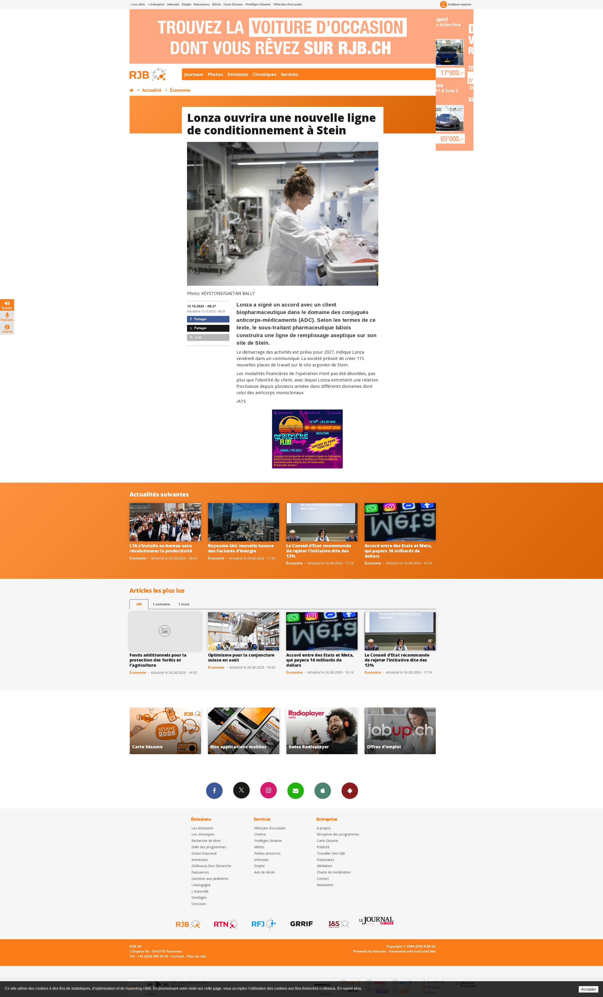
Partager (200, 319)
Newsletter (325, 885)
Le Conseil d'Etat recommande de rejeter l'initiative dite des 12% (318, 550)
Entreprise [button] (157, 4)
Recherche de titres (206, 841)
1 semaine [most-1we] (161, 604)
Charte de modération (333, 872)
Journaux (193, 74)
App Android (350, 790)
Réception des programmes (338, 834)
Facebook (214, 790)
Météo (259, 847)
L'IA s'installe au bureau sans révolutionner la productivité (161, 548)
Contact (323, 879)
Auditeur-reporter (460, 4)
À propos (324, 828)
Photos (215, 74)
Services (289, 74)
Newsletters (295, 790)
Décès (216, 4)
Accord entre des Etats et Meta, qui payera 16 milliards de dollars (398, 550)
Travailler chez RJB (331, 854)
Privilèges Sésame (258, 4)
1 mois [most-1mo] (183, 604)
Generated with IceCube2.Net (412, 951)
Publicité (323, 847)
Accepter (588, 989)
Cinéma (260, 834)
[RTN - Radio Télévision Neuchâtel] (225, 924)
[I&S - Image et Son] (339, 924)
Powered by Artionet (369, 951)
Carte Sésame (233, 4)
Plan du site (196, 956)
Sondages (199, 898)
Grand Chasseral (203, 854)
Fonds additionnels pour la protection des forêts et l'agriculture (158, 660)
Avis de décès (264, 872)
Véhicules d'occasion (287, 4)
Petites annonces (267, 854)
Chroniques (264, 74)
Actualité (151, 90)
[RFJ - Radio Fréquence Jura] (263, 924)
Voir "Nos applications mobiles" (402, 730)
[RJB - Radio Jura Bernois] (188, 924)
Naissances (202, 4)
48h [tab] (139, 604)
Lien (198, 337)
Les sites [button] (138, 4)
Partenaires (325, 860)
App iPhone (322, 790)
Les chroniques (203, 834)
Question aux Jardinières (209, 879)
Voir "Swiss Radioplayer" (167, 730)
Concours (198, 904)
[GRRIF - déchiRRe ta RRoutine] (301, 924)
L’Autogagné (201, 885)
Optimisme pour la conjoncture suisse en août (241, 657)
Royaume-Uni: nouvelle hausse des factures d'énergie (241, 548)
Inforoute (173, 4)
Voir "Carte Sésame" (324, 730)
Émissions (237, 74)
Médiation (324, 866)
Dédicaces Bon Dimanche (211, 866)
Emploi (186, 4)
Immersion (199, 860)
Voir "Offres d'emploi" (245, 730)
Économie (180, 90)
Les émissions (202, 828)
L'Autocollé (199, 891)
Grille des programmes (208, 847)
